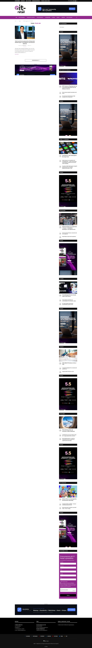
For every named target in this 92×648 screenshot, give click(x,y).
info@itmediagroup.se (21, 630)
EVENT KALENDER (69, 17)
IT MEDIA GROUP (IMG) (45, 0)
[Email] (75, 1)
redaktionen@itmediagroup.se (41, 630)
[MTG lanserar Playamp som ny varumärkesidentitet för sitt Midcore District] (68, 79)
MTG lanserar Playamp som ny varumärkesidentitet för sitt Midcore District (69, 87)
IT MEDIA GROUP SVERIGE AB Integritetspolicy (66, 624)
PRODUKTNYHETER (40, 17)
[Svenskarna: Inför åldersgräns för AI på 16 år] (68, 148)
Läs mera (16, 54)
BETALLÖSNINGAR (22, 17)
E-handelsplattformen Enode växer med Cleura (69, 295)
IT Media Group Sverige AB (54, 643)
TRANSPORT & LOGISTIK (30, 17)
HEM (16, 17)
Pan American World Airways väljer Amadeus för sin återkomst (68, 97)
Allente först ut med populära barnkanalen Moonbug (69, 499)
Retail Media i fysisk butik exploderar (69, 236)
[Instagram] (69, 1)
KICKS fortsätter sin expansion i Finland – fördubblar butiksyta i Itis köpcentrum (69, 228)
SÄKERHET (63, 17)
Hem (15, 20)
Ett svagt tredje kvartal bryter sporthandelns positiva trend (67, 304)
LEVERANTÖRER (47, 17)
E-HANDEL (53, 17)
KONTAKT (23, 0)
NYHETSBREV (17, 0)
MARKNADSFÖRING (36, 0)
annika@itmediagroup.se (43, 627)
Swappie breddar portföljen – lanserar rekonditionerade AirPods (69, 504)
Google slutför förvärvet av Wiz (68, 371)
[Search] (76, 17)
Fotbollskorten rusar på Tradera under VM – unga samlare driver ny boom (69, 435)
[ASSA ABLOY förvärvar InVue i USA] (68, 355)
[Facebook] (68, 1)
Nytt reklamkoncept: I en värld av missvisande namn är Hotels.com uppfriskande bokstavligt (68, 439)
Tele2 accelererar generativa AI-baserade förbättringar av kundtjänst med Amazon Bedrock (25, 42)
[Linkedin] (72, 1)
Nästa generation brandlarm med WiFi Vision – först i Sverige (69, 508)
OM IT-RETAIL (28, 0)
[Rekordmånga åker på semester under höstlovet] (68, 422)
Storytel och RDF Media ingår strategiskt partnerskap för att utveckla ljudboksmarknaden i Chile (69, 167)
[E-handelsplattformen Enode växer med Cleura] (68, 287)
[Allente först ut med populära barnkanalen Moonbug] (68, 491)
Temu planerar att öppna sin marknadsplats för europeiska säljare (69, 300)
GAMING (58, 17)
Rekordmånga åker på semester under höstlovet (68, 430)
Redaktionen (24, 45)
